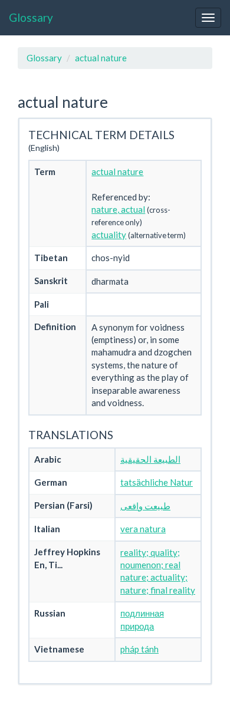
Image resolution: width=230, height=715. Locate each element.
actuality (108, 234)
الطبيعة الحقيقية (150, 459)
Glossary (31, 17)
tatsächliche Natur (156, 482)
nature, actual (118, 209)
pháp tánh (139, 649)
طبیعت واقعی (145, 505)
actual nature (101, 57)
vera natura (143, 528)
